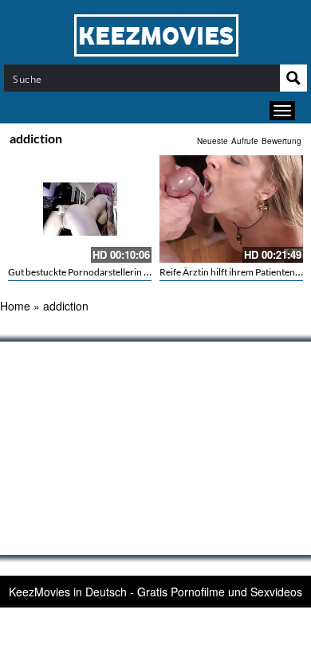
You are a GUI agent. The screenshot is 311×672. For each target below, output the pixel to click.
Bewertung (281, 141)
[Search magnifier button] (293, 78)
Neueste (212, 141)
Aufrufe (244, 141)
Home (15, 306)
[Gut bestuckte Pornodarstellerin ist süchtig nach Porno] (80, 209)
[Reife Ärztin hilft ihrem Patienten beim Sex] (231, 209)
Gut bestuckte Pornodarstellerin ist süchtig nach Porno (121, 272)
